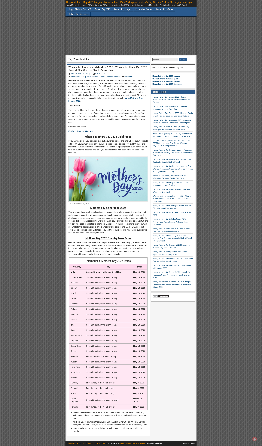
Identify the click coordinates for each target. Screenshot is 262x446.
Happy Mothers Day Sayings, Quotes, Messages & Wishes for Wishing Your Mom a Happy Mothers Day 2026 (173, 152)
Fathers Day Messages (79, 14)
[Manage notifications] (254, 439)
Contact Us (71, 443)
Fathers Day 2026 (102, 9)
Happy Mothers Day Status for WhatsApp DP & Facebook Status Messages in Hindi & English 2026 (171, 275)
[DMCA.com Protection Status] (160, 297)
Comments (128, 76)
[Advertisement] (131, 36)
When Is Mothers (114, 76)
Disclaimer (90, 443)
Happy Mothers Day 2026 (80, 9)
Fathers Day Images (122, 9)
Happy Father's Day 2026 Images (166, 76)
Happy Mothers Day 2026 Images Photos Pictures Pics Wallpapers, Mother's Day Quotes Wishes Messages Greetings (129, 2)
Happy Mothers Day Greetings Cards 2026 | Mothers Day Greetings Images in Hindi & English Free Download (172, 238)
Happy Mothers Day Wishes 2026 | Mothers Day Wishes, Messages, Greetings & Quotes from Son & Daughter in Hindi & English (173, 169)
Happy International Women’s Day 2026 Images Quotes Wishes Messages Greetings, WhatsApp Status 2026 (172, 284)
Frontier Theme (189, 443)
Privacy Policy (101, 443)
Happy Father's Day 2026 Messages (167, 84)
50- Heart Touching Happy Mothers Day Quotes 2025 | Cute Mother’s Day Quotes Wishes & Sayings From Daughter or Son (171, 143)
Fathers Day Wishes (164, 9)
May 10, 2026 (100, 74)
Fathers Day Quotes (143, 9)
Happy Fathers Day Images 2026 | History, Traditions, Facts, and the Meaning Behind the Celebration (171, 99)
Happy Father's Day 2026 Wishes (166, 81)
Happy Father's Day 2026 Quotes (166, 79)
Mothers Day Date (99, 76)
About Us (80, 443)
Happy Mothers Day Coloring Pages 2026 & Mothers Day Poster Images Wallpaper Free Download (170, 222)
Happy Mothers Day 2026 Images (132, 443)
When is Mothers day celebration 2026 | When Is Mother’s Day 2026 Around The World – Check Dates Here (107, 69)
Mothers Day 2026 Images (80, 131)
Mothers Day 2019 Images (81, 74)
